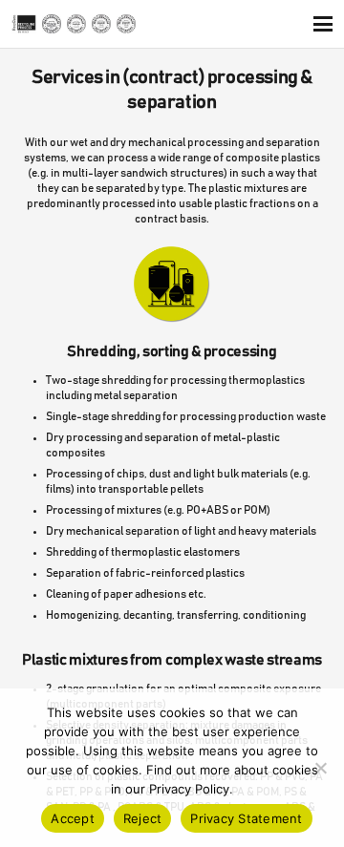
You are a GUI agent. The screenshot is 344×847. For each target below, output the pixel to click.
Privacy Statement (246, 818)
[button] (322, 23)
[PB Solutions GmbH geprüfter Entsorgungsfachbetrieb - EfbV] (51, 23)
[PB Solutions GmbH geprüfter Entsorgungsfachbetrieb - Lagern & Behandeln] (101, 23)
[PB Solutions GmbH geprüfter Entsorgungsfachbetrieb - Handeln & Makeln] (126, 23)
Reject (142, 818)
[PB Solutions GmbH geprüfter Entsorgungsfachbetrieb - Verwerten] (76, 23)
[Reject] (320, 767)
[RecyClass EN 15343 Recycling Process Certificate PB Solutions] (23, 23)
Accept (73, 818)
